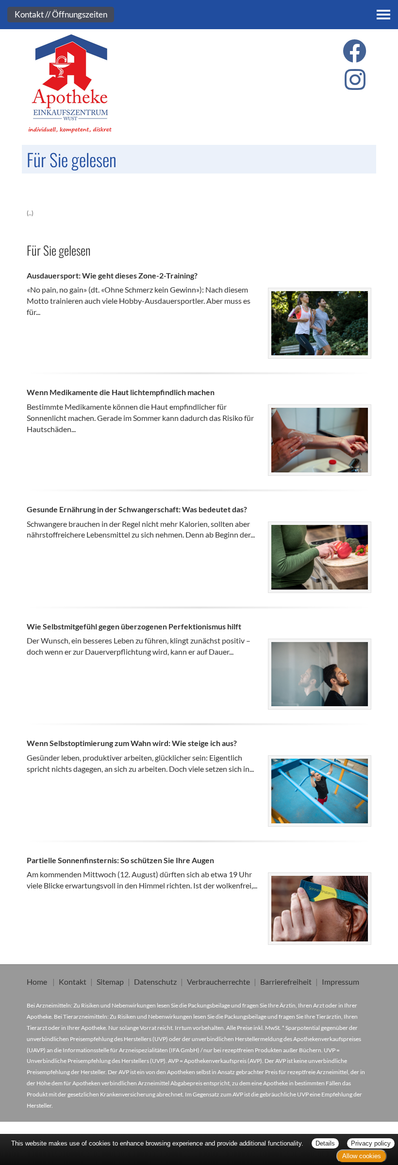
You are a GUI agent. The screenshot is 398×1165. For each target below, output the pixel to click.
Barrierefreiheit (286, 981)
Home (37, 981)
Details (325, 1143)
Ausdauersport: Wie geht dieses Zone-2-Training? (112, 275)
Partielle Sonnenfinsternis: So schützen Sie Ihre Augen (120, 860)
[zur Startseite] (108, 84)
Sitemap (110, 981)
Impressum (340, 981)
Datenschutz (155, 981)
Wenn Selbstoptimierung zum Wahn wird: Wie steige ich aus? (132, 743)
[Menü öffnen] (383, 14)
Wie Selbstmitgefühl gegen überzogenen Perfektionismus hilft (134, 626)
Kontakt (72, 981)
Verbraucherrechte (218, 981)
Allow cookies (361, 1156)
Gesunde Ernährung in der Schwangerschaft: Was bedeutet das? (137, 509)
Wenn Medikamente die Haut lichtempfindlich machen (121, 392)
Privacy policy (371, 1143)
